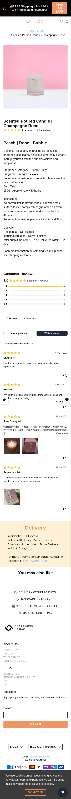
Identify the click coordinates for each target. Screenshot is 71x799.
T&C (5, 684)
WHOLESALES (11, 657)
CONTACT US (11, 673)
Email (7, 708)
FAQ (5, 681)
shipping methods (35, 561)
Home (31, 31)
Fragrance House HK (39, 756)
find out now (59, 8)
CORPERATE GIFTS (14, 660)
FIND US (8, 653)
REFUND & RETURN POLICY (19, 677)
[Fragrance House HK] (35, 21)
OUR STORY (10, 650)
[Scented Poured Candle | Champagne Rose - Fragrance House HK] (35, 76)
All (42, 31)
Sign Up (35, 724)
